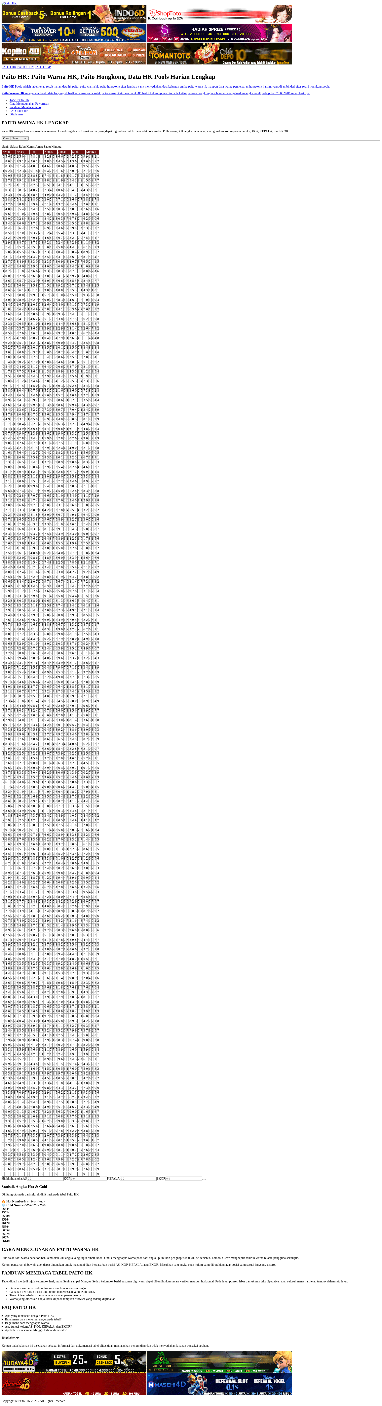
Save (15, 138)
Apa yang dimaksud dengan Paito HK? (29, 1315)
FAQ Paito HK (19, 110)
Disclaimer (16, 114)
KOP (67, 1178)
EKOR (161, 1178)
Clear (6, 138)
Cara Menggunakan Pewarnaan (29, 103)
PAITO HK (9, 67)
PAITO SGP (43, 67)
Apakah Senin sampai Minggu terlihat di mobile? (35, 1330)
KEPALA (113, 1178)
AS (25, 1178)
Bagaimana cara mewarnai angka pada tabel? (33, 1319)
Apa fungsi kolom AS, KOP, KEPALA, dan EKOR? (38, 1326)
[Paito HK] (9, 3)
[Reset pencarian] (204, 1179)
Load (24, 138)
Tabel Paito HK (19, 100)
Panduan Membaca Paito (25, 107)
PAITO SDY (25, 67)
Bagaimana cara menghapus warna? (27, 1323)
